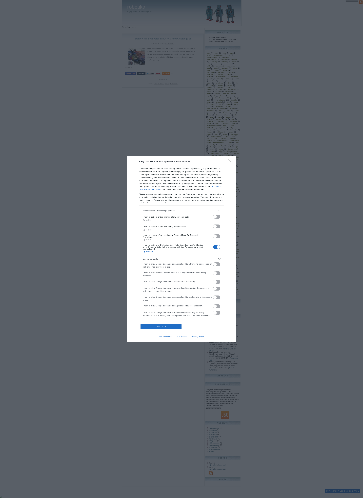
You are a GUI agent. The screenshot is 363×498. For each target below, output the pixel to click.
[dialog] (181, 249)
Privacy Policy (197, 336)
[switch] (216, 217)
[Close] (230, 161)
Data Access (181, 336)
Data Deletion (165, 336)
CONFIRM (161, 327)
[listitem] (181, 210)
